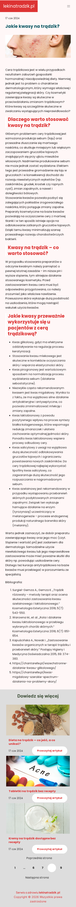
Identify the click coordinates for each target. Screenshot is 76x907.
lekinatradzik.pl (18, 6)
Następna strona (37, 877)
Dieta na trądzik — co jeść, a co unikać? (32, 742)
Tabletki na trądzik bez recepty (32, 791)
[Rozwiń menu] (68, 6)
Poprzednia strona (39, 858)
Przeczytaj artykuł (49, 751)
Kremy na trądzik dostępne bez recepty (32, 840)
